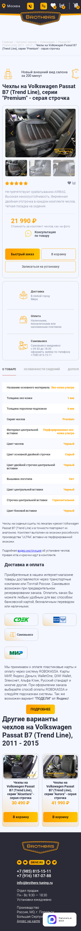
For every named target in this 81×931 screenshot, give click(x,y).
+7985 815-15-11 (41, 355)
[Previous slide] (12, 133)
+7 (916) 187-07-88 (34, 875)
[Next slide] (68, 133)
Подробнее (40, 709)
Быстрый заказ (22, 254)
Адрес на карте (28, 921)
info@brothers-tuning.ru (35, 883)
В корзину (58, 254)
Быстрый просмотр (20, 767)
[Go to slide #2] (40, 168)
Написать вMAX (65, 919)
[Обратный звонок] (30, 6)
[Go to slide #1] (16, 168)
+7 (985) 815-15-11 (34, 871)
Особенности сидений (42, 369)
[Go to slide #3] (64, 168)
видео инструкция (29, 550)
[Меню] (42, 6)
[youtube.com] (25, 862)
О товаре (9, 369)
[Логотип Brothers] (40, 19)
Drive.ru (37, 862)
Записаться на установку (40, 266)
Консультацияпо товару (45, 233)
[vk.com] (19, 862)
